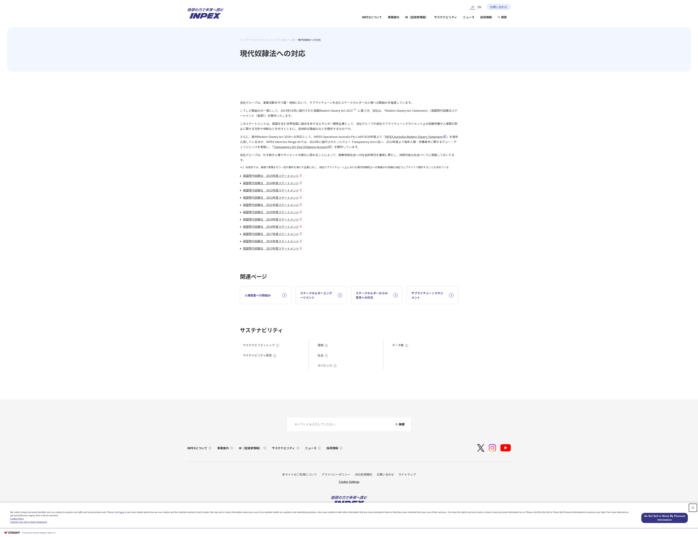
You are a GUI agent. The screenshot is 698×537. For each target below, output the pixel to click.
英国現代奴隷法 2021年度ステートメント (271, 205)
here (121, 512)
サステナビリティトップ (264, 40)
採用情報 (486, 17)
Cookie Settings (349, 481)
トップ (244, 40)
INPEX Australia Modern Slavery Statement (414, 136)
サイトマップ (407, 474)
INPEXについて (372, 17)
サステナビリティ (445, 17)
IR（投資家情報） (416, 17)
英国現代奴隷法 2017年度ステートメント (271, 234)
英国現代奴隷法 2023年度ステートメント (271, 190)
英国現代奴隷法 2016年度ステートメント (271, 241)
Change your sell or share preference (28, 522)
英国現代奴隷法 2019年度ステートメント (271, 219)
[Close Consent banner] (693, 508)
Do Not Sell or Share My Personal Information (664, 517)
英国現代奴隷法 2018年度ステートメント (271, 226)
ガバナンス (325, 365)
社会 (284, 40)
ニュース (468, 17)
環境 (320, 345)
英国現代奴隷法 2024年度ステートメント (271, 183)
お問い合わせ (498, 7)
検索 (504, 17)
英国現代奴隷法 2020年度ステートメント (271, 212)
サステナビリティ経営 (257, 355)
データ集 (398, 345)
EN (479, 7)
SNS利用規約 (363, 474)
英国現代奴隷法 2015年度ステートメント (271, 248)
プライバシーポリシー (335, 474)
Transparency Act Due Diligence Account (300, 147)
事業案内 (393, 17)
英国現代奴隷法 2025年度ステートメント (271, 175)
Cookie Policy (17, 519)
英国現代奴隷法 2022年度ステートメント (271, 197)
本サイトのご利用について (299, 474)
